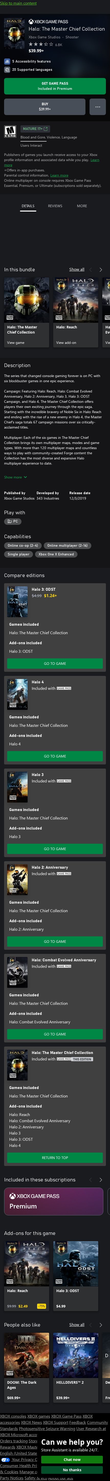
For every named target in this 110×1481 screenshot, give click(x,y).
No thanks (72, 1469)
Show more (13, 477)
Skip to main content (18, 3)
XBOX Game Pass (66, 1416)
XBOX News (31, 1422)
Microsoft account (27, 1434)
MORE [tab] (82, 205)
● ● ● (97, 106)
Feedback (77, 1422)
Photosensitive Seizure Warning (47, 1428)
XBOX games (38, 1416)
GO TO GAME (55, 663)
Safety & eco (36, 1477)
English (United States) (20, 1453)
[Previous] (90, 269)
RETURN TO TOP (55, 1157)
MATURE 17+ (32, 129)
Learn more (59, 175)
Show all (76, 269)
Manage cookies (33, 1471)
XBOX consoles (13, 1416)
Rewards (7, 1447)
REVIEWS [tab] (55, 205)
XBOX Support (55, 1422)
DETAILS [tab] (28, 205)
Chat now (72, 1459)
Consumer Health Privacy (22, 1465)
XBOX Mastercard (31, 1447)
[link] (26, 312)
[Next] (101, 269)
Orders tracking (14, 1440)
